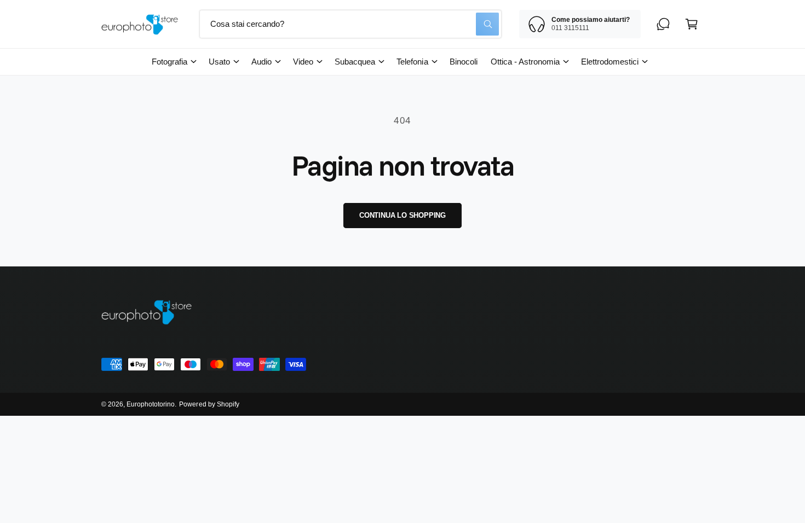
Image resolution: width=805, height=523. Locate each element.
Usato (219, 61)
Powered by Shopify (209, 404)
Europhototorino (151, 404)
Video (303, 61)
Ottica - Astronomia (525, 61)
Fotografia (169, 61)
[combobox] (350, 24)
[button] (691, 24)
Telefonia (412, 61)
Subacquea (355, 61)
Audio (261, 61)
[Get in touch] (663, 24)
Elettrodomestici (610, 61)
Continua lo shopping (402, 215)
